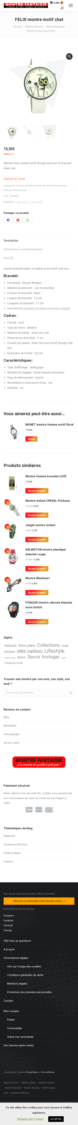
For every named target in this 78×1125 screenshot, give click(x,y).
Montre (20, 185)
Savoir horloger (44, 656)
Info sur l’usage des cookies (24, 966)
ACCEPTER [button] (55, 1119)
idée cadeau (30, 651)
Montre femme (50, 185)
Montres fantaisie (20, 1093)
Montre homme (46, 1082)
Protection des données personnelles (29, 992)
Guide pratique (12, 853)
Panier (11, 1019)
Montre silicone (32, 1088)
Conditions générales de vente (25, 975)
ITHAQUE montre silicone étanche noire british (48, 605)
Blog (6, 717)
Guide (65, 645)
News (21, 657)
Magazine (9, 836)
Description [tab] (11, 240)
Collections (48, 645)
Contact (8, 1000)
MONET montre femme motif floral (49, 424)
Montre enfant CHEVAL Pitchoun (47, 500)
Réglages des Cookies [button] (30, 1119)
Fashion (8, 861)
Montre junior (20, 190)
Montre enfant (29, 1082)
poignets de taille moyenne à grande (46, 308)
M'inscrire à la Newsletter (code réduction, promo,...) (39, 901)
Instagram (9, 915)
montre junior (10, 658)
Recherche (70, 692)
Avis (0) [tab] (8, 258)
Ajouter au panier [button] (37, 491)
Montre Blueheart (37, 578)
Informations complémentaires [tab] (23, 249)
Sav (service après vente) (19, 1045)
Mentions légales (17, 983)
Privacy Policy (31, 1072)
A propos (9, 949)
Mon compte (11, 1011)
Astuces (10, 645)
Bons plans (27, 645)
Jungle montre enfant (40, 525)
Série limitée (36, 202)
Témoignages (12, 734)
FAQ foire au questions (17, 940)
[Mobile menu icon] (70, 5)
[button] (69, 56)
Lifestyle (54, 651)
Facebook (8, 920)
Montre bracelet (33, 185)
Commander (14, 1028)
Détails (31, 439)
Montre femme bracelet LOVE (45, 476)
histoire (9, 652)
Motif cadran (22, 202)
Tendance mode (13, 663)
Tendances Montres (15, 844)
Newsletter (10, 725)
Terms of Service (48, 1072)
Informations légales (16, 958)
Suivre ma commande (20, 1036)
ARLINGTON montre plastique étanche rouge (45, 552)
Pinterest (8, 925)
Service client (11, 742)
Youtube (8, 930)
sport (63, 658)
